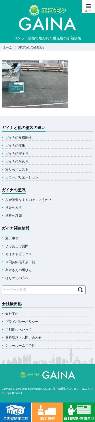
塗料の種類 (13, 216)
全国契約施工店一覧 (20, 262)
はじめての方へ (16, 278)
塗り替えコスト (16, 169)
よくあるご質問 (16, 246)
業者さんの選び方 (18, 270)
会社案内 (12, 313)
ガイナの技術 (15, 145)
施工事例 (12, 238)
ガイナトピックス (18, 254)
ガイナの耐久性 (16, 161)
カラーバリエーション (21, 177)
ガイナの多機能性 (18, 137)
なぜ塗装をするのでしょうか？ (28, 200)
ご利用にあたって (18, 329)
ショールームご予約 (20, 345)
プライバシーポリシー (21, 321)
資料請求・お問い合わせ (23, 337)
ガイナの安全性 (16, 153)
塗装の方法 (13, 208)
